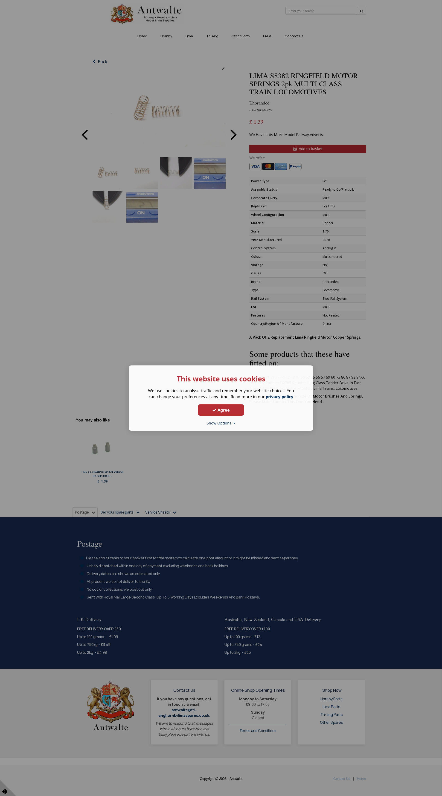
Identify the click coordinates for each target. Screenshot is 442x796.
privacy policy (279, 396)
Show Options (220, 423)
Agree (223, 410)
